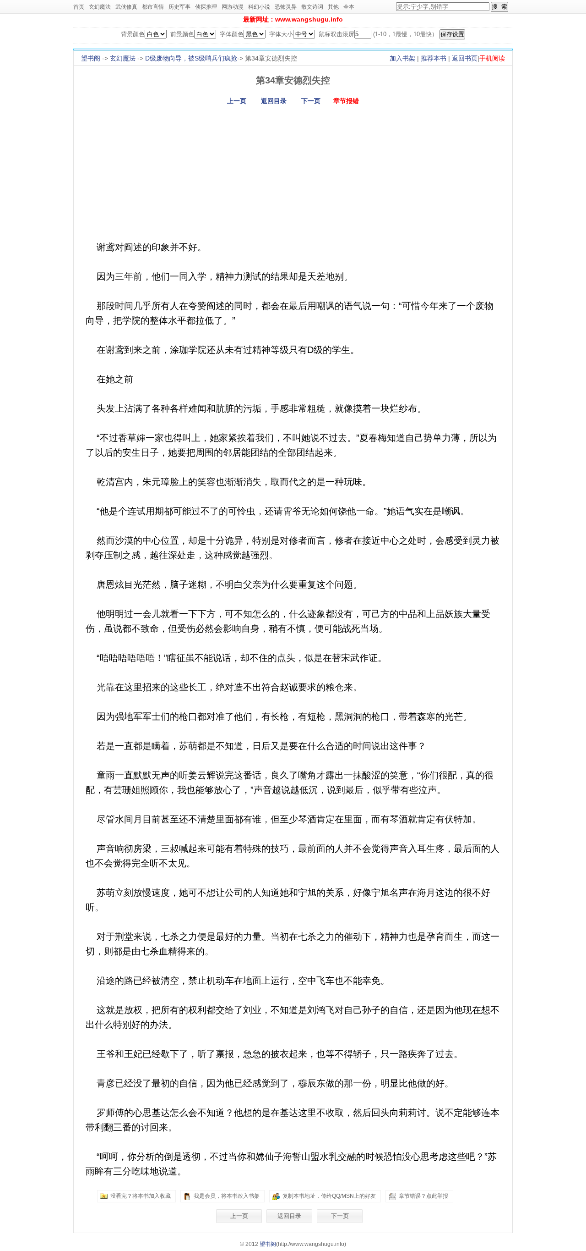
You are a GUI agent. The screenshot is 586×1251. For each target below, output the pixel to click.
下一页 (310, 101)
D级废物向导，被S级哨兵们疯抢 (191, 58)
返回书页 (464, 58)
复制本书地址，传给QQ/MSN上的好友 (329, 1196)
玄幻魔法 (100, 7)
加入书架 (402, 58)
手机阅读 (492, 58)
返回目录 (274, 101)
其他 (333, 7)
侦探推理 (206, 7)
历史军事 (179, 7)
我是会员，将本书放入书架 (227, 1196)
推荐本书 (433, 58)
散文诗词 (312, 7)
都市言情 (153, 7)
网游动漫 (233, 7)
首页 (78, 7)
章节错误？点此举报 (423, 1196)
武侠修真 (126, 7)
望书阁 (90, 58)
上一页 (236, 101)
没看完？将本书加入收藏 (140, 1196)
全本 (348, 7)
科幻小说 (259, 7)
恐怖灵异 (286, 7)
